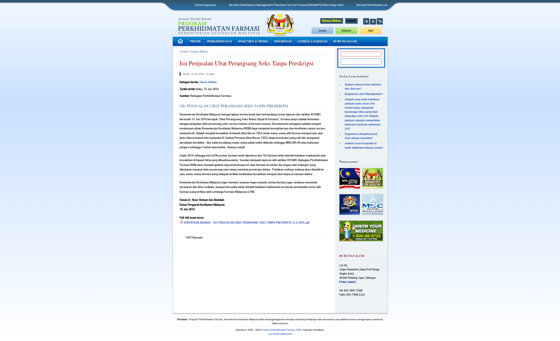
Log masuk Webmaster (280, 333)
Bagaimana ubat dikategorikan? (364, 94)
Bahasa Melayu (331, 20)
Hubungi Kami (345, 41)
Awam (322, 30)
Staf (370, 30)
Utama (184, 51)
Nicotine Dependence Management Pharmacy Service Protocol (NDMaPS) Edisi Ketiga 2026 (274, 5)
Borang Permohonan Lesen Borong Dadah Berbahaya (377, 5)
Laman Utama (181, 41)
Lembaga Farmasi (312, 41)
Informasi (283, 41)
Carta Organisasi (192, 5)
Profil (195, 41)
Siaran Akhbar (199, 51)
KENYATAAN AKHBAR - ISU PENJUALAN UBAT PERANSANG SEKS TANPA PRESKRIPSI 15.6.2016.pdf (246, 222)
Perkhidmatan (219, 41)
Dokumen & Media (253, 41)
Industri (346, 30)
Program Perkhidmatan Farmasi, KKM (281, 330)
